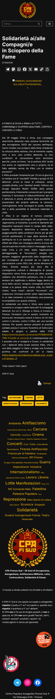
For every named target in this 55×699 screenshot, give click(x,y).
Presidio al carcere (18, 338)
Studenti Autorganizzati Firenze (22, 515)
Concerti (14, 443)
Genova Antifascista (20, 458)
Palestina (39, 489)
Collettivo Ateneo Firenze (16, 439)
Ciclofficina (26, 435)
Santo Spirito (14, 505)
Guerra (44, 462)
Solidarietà (42, 404)
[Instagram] (27, 682)
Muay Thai (45, 484)
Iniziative (35, 466)
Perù (40, 494)
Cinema (38, 434)
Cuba (32, 444)
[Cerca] (39, 23)
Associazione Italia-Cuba (16, 430)
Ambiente (15, 423)
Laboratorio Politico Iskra (15, 478)
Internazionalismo (25, 472)
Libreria (43, 477)
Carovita (15, 434)
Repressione (26, 404)
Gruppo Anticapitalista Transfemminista (21, 462)
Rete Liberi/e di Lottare (39, 499)
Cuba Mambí (42, 444)
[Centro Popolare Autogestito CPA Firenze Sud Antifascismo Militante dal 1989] (27, 10)
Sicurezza (27, 504)
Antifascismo (15, 398)
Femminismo (13, 449)
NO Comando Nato (19, 489)
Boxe (30, 430)
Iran (42, 472)
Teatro (46, 515)
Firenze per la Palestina (21, 453)
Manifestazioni (10, 404)
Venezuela (27, 519)
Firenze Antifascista (34, 449)
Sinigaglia (40, 504)
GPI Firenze (36, 457)
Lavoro (31, 477)
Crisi (26, 444)
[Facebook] (25, 69)
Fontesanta (42, 454)
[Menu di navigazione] (49, 23)
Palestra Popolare (25, 494)
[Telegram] (17, 682)
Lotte (39, 398)
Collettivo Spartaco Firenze (36, 439)
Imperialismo (21, 466)
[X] (30, 69)
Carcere (29, 398)
